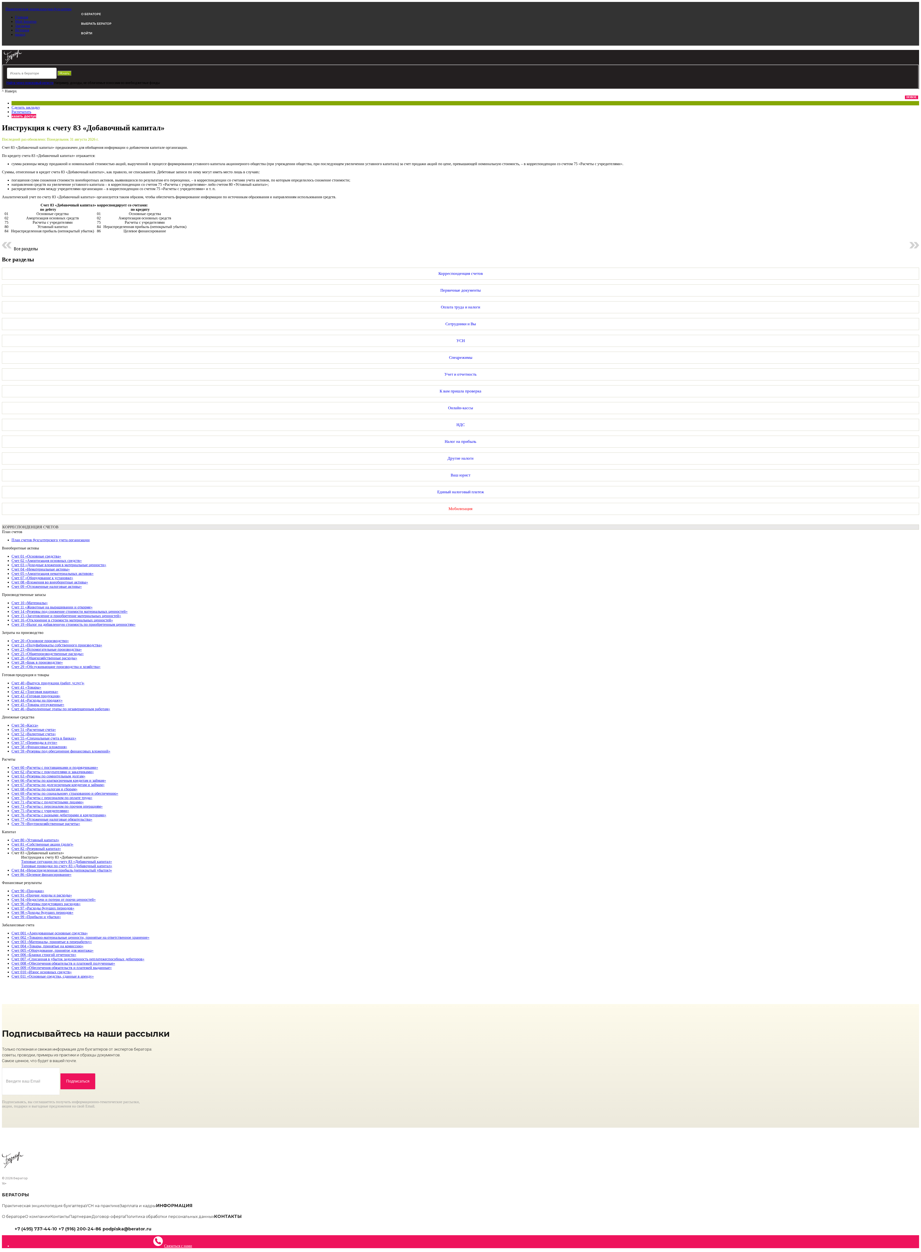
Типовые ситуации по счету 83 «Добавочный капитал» (66, 862)
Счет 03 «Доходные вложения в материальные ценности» (59, 565)
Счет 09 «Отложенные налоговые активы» (47, 586)
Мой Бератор (25, 21)
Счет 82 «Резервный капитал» (36, 849)
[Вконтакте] (157, 1229)
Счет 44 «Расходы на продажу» (37, 700)
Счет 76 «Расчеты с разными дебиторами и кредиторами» (59, 815)
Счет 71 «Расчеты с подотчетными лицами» (48, 802)
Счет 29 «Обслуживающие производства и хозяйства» (56, 667)
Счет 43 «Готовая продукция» (36, 696)
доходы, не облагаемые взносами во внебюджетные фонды (115, 83)
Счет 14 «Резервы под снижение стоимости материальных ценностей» (70, 611)
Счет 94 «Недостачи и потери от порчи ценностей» (54, 899)
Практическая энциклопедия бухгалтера (43, 1206)
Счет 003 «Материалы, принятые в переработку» (52, 942)
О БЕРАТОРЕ (91, 14)
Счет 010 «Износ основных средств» (42, 972)
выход (20, 34)
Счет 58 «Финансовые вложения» (39, 747)
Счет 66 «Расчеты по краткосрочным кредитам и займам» (59, 780)
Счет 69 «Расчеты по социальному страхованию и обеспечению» (65, 793)
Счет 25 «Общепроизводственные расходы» (48, 654)
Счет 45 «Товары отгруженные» (38, 705)
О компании (37, 1216)
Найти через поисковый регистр (29, 83)
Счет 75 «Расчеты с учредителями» (40, 811)
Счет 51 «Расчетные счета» (34, 730)
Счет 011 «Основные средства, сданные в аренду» (53, 976)
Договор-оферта (108, 1216)
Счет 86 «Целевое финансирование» (41, 875)
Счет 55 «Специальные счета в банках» (44, 738)
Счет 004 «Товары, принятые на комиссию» (47, 946)
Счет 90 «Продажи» (28, 891)
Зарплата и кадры (138, 1206)
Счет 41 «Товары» (26, 687)
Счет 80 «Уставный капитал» (35, 840)
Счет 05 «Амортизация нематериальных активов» (53, 574)
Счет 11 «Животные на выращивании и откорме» (52, 607)
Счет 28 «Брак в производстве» (37, 662)
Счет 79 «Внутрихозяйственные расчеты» (46, 824)
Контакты (59, 1216)
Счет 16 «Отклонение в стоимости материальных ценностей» (62, 620)
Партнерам (80, 1216)
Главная (21, 17)
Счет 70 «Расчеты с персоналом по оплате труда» (52, 798)
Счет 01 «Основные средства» (36, 556)
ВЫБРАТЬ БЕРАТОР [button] (96, 23)
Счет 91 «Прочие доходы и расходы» (42, 895)
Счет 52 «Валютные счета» (34, 734)
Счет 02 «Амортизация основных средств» (47, 561)
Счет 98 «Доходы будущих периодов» (42, 912)
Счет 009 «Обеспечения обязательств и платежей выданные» (62, 968)
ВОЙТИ (86, 33)
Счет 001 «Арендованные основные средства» (50, 933)
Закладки (22, 26)
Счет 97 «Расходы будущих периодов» (43, 908)
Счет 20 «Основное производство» (40, 641)
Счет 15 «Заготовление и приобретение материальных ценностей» (66, 616)
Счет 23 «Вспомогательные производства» (47, 649)
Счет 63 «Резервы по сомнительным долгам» (48, 776)
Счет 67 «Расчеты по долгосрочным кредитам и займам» (58, 785)
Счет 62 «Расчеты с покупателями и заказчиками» (53, 772)
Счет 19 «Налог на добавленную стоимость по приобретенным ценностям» (74, 624)
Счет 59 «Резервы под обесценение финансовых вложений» (61, 751)
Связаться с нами (178, 1246)
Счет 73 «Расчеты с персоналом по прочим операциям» (57, 806)
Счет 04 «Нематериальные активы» (41, 569)
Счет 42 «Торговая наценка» (35, 692)
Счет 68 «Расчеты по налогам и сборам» (44, 789)
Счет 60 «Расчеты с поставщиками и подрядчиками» (55, 767)
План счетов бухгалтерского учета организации (51, 540)
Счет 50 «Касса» (25, 725)
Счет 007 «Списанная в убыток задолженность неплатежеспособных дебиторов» (78, 959)
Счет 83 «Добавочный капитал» (38, 853)
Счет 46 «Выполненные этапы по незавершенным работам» (61, 709)
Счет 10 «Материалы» (30, 603)
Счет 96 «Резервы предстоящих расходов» (46, 904)
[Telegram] (154, 1229)
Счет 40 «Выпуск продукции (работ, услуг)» (48, 683)
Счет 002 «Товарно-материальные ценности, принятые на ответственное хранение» (80, 937)
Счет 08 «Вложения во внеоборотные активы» (50, 582)
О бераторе (13, 1216)
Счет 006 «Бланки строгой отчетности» (44, 955)
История (22, 30)
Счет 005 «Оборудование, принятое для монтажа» (53, 950)
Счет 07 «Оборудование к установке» (42, 578)
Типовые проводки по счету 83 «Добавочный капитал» (66, 866)
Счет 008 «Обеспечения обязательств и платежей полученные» (63, 963)
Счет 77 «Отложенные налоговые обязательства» (52, 819)
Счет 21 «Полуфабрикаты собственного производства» (57, 645)
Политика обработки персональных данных (169, 1216)
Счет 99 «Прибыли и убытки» (36, 917)
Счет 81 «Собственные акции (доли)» (42, 844)
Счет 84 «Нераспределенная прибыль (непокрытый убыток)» (62, 870)
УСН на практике (102, 1206)
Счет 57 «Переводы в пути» (34, 742)
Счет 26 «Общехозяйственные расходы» (44, 658)
